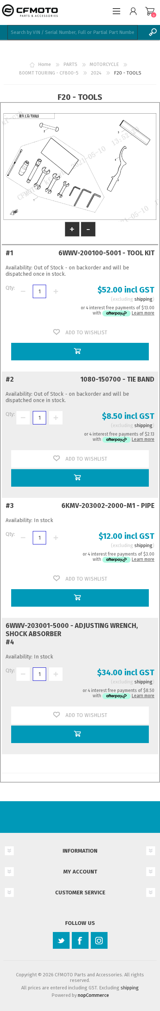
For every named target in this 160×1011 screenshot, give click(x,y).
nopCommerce (93, 995)
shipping (143, 299)
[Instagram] (99, 940)
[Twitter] (61, 940)
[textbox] (72, 32)
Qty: (10, 288)
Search (152, 32)
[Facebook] (80, 940)
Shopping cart (149, 11)
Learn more (143, 313)
